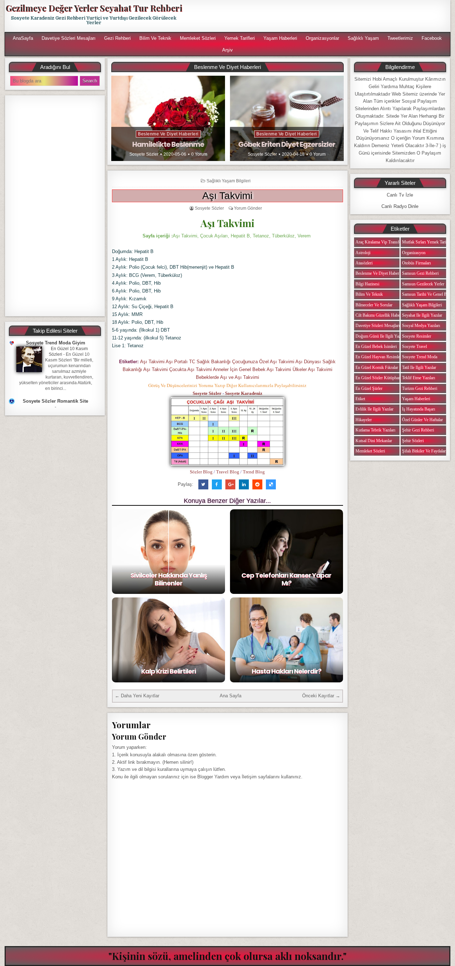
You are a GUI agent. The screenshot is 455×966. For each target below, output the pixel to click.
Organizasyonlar (322, 38)
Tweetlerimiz (400, 38)
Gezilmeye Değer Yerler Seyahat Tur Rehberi (94, 8)
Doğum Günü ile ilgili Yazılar (380, 336)
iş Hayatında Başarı (418, 409)
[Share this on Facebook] (217, 484)
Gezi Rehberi (117, 38)
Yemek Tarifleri (239, 38)
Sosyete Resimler (416, 336)
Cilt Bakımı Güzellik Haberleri (381, 315)
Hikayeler (363, 419)
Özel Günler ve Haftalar (422, 419)
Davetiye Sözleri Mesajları (69, 38)
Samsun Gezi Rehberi (420, 273)
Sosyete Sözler (144, 154)
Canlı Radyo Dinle (399, 206)
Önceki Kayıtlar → (321, 695)
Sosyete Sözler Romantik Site (55, 401)
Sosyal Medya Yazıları (421, 325)
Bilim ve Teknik (155, 38)
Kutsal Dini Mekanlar (373, 440)
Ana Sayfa (230, 695)
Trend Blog (254, 471)
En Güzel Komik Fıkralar (376, 367)
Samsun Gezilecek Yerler (423, 283)
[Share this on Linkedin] (244, 484)
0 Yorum (199, 154)
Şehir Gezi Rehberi (418, 430)
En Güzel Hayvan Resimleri (378, 356)
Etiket (360, 398)
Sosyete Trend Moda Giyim (55, 342)
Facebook (432, 38)
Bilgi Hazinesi (367, 283)
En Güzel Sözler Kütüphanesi (380, 377)
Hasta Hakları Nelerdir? (286, 671)
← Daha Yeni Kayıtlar (137, 695)
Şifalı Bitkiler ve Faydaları (424, 451)
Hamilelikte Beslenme (168, 144)
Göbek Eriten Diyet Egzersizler (286, 144)
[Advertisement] (318, 16)
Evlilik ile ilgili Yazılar (374, 409)
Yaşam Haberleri (280, 38)
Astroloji (362, 252)
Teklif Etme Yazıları (418, 377)
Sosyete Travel (414, 346)
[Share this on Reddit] (257, 484)
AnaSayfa (23, 38)
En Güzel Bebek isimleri (376, 346)
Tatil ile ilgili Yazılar (419, 367)
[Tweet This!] (203, 484)
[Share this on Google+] (230, 484)
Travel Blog (227, 471)
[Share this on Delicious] (271, 484)
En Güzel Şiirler (368, 388)
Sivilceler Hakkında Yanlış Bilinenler (168, 579)
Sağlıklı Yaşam (363, 38)
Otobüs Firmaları (416, 263)
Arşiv (227, 50)
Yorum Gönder (248, 208)
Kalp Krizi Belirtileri (168, 671)
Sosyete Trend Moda (419, 356)
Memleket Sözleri (198, 38)
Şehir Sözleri (413, 440)
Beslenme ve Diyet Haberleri (168, 134)
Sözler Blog (201, 471)
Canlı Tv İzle (400, 195)
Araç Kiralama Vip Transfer (378, 242)
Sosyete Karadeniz (243, 393)
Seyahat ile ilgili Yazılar (422, 315)
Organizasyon (413, 252)
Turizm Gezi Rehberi (419, 388)
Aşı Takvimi (227, 195)
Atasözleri (364, 263)
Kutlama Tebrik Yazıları (375, 430)
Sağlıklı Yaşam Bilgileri (229, 180)
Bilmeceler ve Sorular (373, 304)
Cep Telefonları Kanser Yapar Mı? (286, 579)
